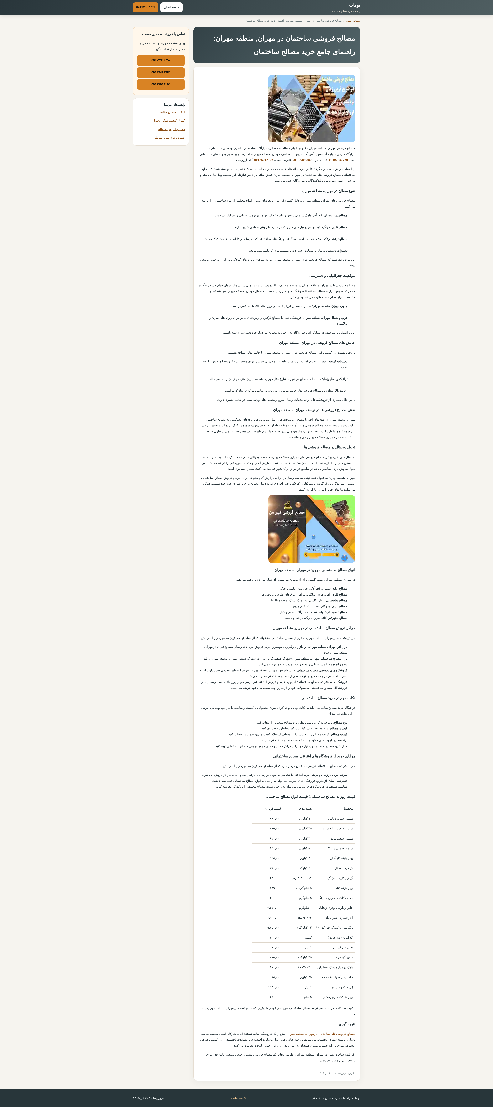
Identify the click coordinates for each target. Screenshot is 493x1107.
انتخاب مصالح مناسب (171, 112)
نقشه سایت (238, 1098)
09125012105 (263, 160)
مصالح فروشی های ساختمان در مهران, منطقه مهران (321, 1033)
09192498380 (302, 160)
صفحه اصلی (171, 7)
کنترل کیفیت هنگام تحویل (169, 120)
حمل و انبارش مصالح (171, 129)
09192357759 (145, 7)
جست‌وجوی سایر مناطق (169, 137)
